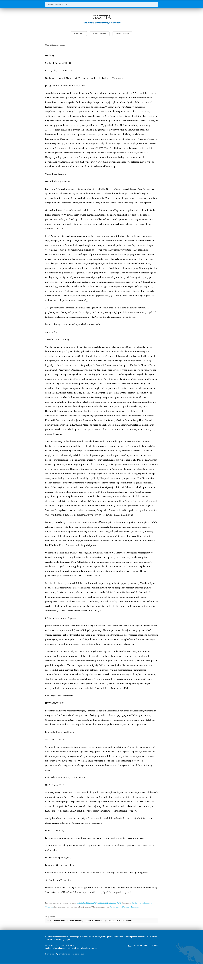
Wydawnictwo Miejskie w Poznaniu (124, 906)
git (129, 945)
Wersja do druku (122, 33)
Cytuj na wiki (50, 916)
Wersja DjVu (78, 33)
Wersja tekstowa (99, 33)
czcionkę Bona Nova (76, 954)
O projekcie (49, 954)
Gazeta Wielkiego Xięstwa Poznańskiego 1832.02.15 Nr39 (99, 902)
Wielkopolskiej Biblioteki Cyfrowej (93, 937)
